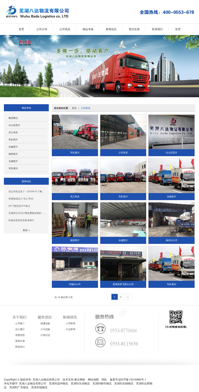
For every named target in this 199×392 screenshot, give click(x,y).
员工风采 (74, 196)
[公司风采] (123, 132)
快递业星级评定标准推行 (21, 220)
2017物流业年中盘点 (19, 205)
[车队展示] (75, 132)
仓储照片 (123, 240)
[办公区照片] (171, 132)
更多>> (26, 230)
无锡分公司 (75, 284)
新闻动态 (111, 29)
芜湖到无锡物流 (123, 383)
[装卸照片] (75, 219)
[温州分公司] (171, 219)
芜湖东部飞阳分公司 (123, 284)
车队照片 (123, 196)
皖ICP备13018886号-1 (132, 379)
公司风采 (64, 29)
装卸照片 (74, 240)
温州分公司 (171, 240)
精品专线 (88, 29)
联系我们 (157, 29)
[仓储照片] (123, 219)
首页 (21, 29)
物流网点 (13, 117)
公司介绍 (41, 29)
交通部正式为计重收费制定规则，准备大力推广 (27, 212)
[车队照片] (123, 175)
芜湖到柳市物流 (102, 383)
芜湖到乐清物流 (80, 383)
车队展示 (74, 152)
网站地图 (93, 379)
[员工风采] (75, 175)
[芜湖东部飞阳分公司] (123, 263)
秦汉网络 (79, 379)
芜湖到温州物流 (58, 383)
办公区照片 (171, 152)
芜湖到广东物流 (18, 387)
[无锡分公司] (75, 263)
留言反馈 (134, 29)
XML (104, 379)
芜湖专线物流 (39, 387)
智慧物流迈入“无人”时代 (21, 198)
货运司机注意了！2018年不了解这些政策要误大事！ (27, 191)
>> (127, 296)
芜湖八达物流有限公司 (46, 379)
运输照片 (171, 196)
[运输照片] (171, 175)
